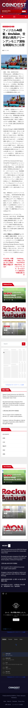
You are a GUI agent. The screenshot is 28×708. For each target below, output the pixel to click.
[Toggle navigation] (14, 16)
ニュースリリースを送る (17, 704)
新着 (10, 26)
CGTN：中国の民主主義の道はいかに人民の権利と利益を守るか (8, 262)
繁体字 (8, 326)
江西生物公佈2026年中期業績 (13, 329)
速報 (10, 293)
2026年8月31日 (8, 482)
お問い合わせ (8, 704)
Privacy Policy (21, 701)
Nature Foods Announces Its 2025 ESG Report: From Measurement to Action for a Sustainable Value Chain (14, 396)
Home (5, 701)
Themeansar (14, 697)
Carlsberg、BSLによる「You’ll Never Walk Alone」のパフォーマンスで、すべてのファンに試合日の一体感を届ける (20, 266)
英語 (8, 293)
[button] (25, 16)
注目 (13, 26)
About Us (9, 701)
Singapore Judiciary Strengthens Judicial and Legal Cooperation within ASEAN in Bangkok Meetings (14, 422)
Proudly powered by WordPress (10, 695)
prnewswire (5, 26)
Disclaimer (14, 701)
